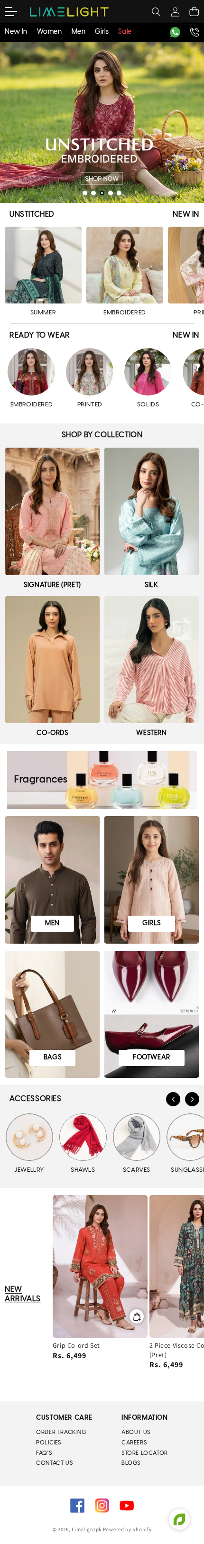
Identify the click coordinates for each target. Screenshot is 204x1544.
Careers (134, 1443)
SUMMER (43, 313)
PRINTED (89, 405)
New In (186, 215)
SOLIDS (148, 405)
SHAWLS (83, 1170)
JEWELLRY (29, 1170)
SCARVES (136, 1170)
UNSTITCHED (32, 215)
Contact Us (54, 1463)
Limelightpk (87, 1529)
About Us (135, 1432)
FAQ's (44, 1453)
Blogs (130, 1463)
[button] (17, 12)
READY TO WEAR (39, 335)
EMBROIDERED (124, 313)
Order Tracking (61, 1432)
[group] (102, 122)
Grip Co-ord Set (76, 1345)
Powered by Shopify (127, 1529)
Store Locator (144, 1453)
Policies (48, 1443)
